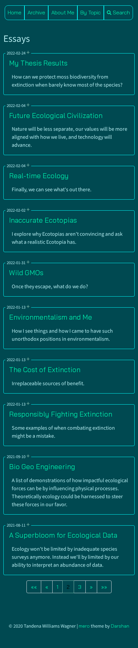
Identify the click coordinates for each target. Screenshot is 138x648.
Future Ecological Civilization (55, 115)
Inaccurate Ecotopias (43, 220)
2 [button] (68, 586)
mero (84, 626)
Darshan (120, 626)
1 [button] (57, 586)
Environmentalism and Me (50, 317)
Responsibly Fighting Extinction (60, 414)
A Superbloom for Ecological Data (63, 535)
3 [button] (79, 586)
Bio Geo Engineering (42, 466)
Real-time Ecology (39, 175)
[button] (33, 586)
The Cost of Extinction (44, 369)
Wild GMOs (26, 272)
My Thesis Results (38, 63)
